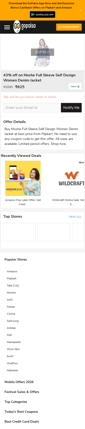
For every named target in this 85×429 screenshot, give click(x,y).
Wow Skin (13, 349)
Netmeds (12, 370)
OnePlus (12, 363)
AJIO (10, 300)
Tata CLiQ (13, 285)
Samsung (13, 321)
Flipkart (11, 278)
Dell (9, 335)
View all (75, 217)
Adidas (11, 328)
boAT (10, 356)
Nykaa (11, 307)
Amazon (12, 271)
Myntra (11, 292)
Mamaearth (14, 342)
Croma (11, 314)
